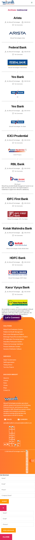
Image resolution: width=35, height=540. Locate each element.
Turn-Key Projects (8, 367)
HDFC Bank (17, 258)
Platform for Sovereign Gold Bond (13, 344)
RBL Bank (17, 164)
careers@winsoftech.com (24, 423)
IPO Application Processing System (13, 339)
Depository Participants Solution (12, 341)
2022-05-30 (27, 51)
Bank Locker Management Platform (13, 334)
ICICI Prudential (17, 136)
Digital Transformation (9, 360)
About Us (6, 378)
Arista (17, 18)
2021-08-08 (27, 291)
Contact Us (6, 390)
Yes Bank (17, 77)
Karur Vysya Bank (17, 287)
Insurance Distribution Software (12, 349)
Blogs (5, 388)
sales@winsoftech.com (10, 423)
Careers (5, 380)
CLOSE (6, 537)
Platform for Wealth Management (12, 332)
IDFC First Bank (17, 199)
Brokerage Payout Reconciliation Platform (15, 337)
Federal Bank (17, 47)
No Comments (19, 25)
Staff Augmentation (8, 362)
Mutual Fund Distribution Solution (13, 329)
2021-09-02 (27, 110)
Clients (5, 385)
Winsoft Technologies (14, 22)
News (5, 383)
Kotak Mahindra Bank (17, 228)
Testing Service (7, 364)
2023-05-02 (27, 22)
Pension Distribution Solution (11, 346)
